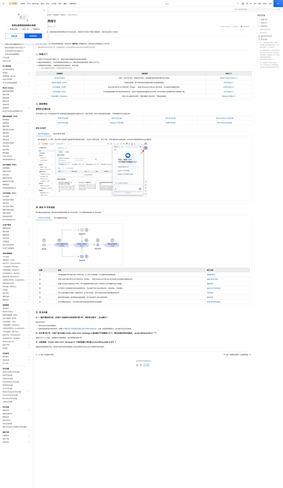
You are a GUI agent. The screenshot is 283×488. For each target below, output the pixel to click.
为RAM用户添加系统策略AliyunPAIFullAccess (79, 329)
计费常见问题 (170, 123)
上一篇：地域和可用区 (46, 354)
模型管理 (210, 297)
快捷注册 (14, 36)
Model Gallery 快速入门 (228, 78)
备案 (259, 3)
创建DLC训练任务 (213, 288)
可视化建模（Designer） (60, 96)
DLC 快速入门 (229, 91)
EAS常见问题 (117, 118)
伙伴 (59, 3)
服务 (65, 3)
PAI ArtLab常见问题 (224, 123)
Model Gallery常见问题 (224, 118)
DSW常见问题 (63, 118)
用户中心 (44, 337)
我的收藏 (246, 26)
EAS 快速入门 (229, 82)
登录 (278, 3)
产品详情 (235, 26)
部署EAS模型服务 (213, 302)
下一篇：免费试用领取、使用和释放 (235, 354)
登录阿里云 (33, 36)
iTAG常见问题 (63, 123)
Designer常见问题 (116, 123)
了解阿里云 (73, 3)
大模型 (22, 3)
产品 (28, 3)
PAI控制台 (43, 44)
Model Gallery (60, 78)
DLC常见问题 (171, 118)
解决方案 (36, 3)
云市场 (54, 3)
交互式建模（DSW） (59, 87)
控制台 (265, 3)
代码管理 (210, 293)
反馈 (147, 365)
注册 (270, 3)
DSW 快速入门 (228, 87)
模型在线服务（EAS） (60, 82)
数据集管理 (211, 274)
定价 (47, 3)
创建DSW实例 (212, 279)
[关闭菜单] (3, 3)
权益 (42, 3)
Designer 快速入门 (228, 96)
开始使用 (55, 15)
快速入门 (63, 15)
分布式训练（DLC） (60, 91)
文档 (255, 3)
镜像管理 (210, 283)
